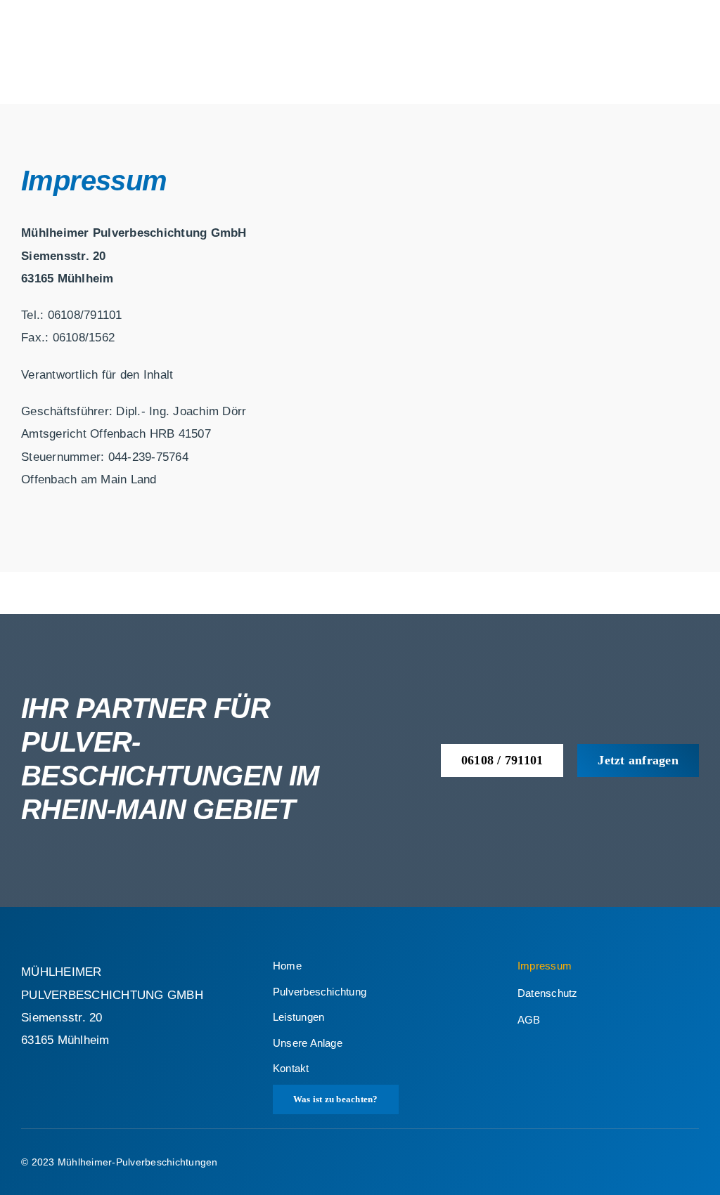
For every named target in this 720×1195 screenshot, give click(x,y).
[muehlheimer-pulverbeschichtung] (113, 13)
